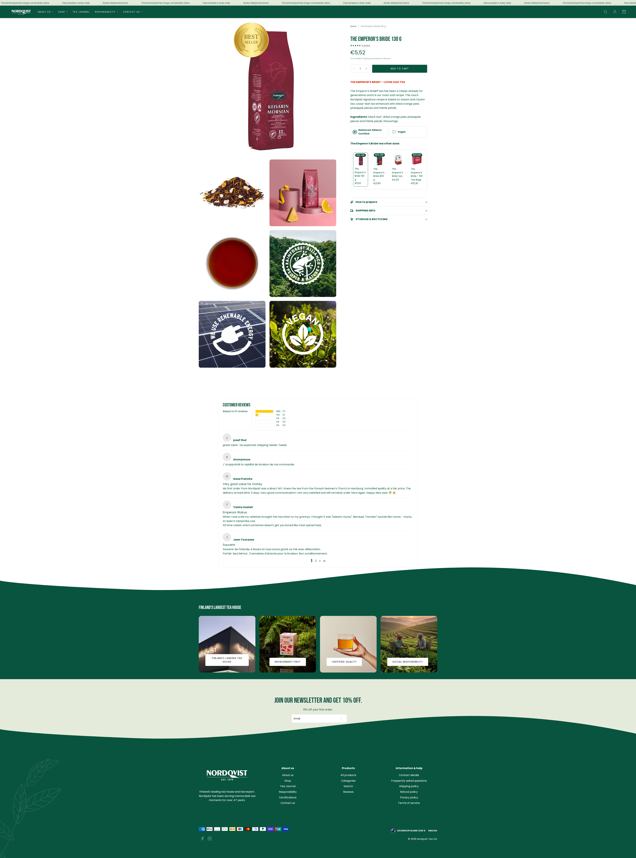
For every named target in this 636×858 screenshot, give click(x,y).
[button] (606, 12)
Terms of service (409, 803)
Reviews (348, 792)
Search (348, 786)
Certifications (287, 797)
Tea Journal (81, 11)
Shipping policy (409, 786)
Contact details (409, 775)
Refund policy (409, 792)
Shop (61, 11)
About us (287, 775)
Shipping (366, 58)
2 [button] (316, 561)
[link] (615, 12)
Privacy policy (409, 797)
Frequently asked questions (409, 781)
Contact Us (131, 11)
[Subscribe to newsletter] (341, 718)
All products (348, 775)
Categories (348, 781)
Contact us (288, 803)
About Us (44, 11)
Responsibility (105, 11)
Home (353, 26)
